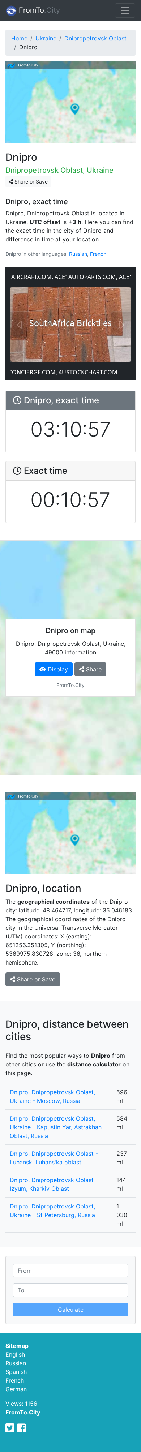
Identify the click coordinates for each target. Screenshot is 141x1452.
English (15, 1354)
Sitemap (17, 1345)
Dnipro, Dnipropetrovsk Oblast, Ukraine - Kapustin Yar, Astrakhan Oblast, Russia (56, 1127)
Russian (78, 254)
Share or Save (30, 182)
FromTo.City (22, 1412)
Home (19, 38)
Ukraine (45, 38)
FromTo (38, 10)
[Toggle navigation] (125, 10)
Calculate (71, 1309)
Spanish (16, 1371)
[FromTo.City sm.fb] (21, 1428)
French (98, 254)
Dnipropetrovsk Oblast (95, 38)
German (16, 1389)
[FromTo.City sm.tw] (9, 1428)
